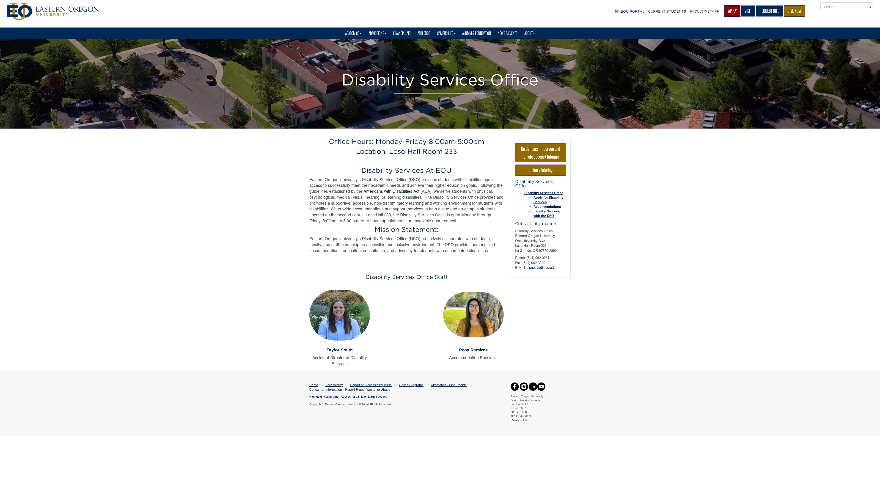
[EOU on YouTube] (541, 386)
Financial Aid (402, 33)
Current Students (667, 11)
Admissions (376, 33)
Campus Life (445, 33)
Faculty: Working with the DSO (547, 213)
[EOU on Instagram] (524, 386)
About (528, 33)
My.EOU (629, 11)
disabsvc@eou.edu (541, 267)
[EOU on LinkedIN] (533, 386)
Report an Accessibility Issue (371, 384)
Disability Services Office (543, 192)
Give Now (794, 11)
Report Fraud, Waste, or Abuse (367, 389)
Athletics (424, 33)
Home (313, 384)
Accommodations (547, 206)
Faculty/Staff (704, 11)
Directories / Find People (449, 384)
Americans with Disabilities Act (391, 191)
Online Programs (411, 384)
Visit (748, 11)
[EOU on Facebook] (515, 386)
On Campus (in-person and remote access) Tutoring (540, 153)
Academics (352, 33)
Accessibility (334, 384)
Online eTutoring (540, 170)
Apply (732, 11)
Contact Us (519, 420)
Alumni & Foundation (476, 33)
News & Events (507, 33)
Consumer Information (325, 389)
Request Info (769, 11)
